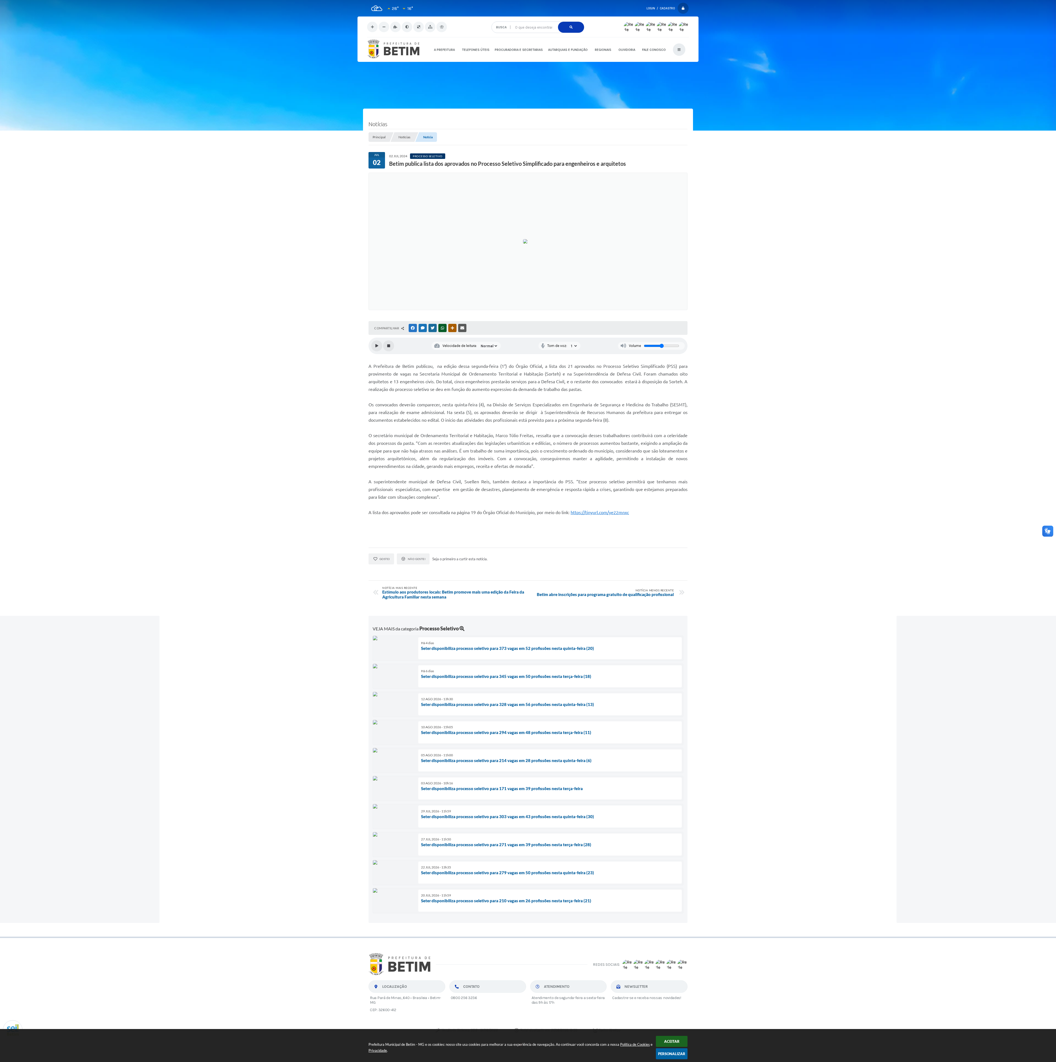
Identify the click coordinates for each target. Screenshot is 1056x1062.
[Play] (376, 345)
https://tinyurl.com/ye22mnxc (600, 512)
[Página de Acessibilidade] (441, 27)
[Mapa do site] (430, 27)
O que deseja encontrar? (537, 19)
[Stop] (388, 345)
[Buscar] (571, 27)
